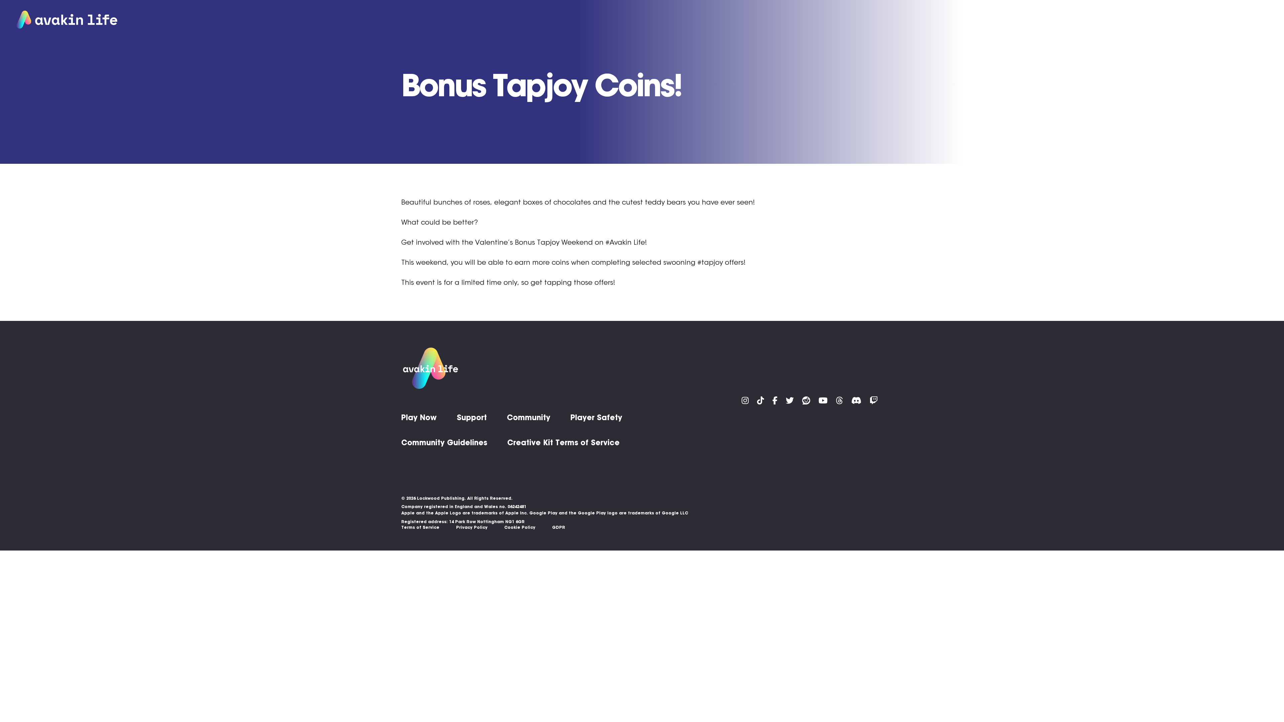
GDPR (558, 527)
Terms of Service (420, 527)
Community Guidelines (444, 442)
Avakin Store (1133, 19)
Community (1213, 19)
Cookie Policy (519, 527)
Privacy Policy (472, 527)
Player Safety (596, 417)
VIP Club (1090, 19)
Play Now (1040, 19)
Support (1174, 19)
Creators (1254, 19)
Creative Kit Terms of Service (563, 442)
